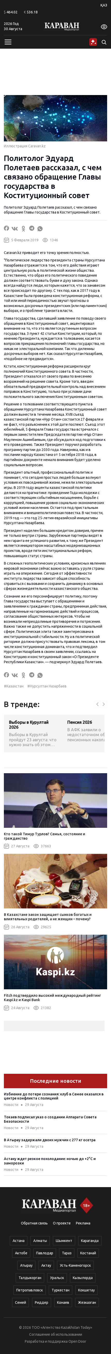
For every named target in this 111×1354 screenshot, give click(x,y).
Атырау (26, 1265)
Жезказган (87, 1302)
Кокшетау (86, 1290)
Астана (19, 1241)
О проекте (62, 1223)
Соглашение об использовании (55, 1334)
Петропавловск (29, 1290)
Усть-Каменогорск (75, 1265)
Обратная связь (34, 1223)
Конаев (63, 1302)
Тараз (67, 1253)
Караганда (90, 1241)
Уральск (57, 1278)
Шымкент (64, 1241)
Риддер (41, 1302)
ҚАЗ (103, 5)
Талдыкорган (30, 1278)
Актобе (21, 1253)
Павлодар (44, 1253)
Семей (20, 1302)
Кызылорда (83, 1278)
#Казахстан (13, 686)
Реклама (83, 1223)
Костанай (88, 1253)
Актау (46, 1265)
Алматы (40, 1241)
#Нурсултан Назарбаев (47, 686)
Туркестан (60, 1290)
